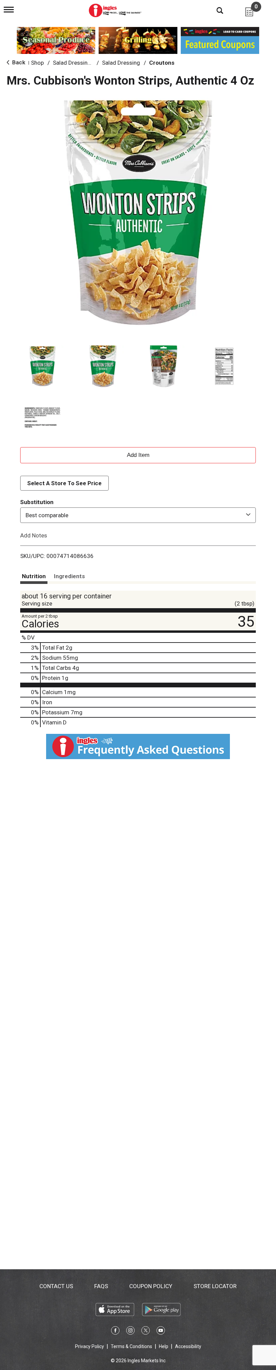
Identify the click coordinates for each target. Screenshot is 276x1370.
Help (163, 1346)
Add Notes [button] (33, 535)
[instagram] (130, 1331)
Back (18, 62)
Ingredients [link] (69, 576)
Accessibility (188, 1346)
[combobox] (138, 515)
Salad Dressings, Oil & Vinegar (91, 62)
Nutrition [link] (34, 576)
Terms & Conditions (131, 1346)
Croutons (161, 62)
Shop (37, 62)
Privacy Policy (89, 1346)
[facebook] (115, 1331)
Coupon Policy (150, 1286)
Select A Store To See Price (64, 483)
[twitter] (145, 1331)
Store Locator (215, 1286)
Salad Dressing (121, 62)
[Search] (214, 10)
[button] (42, 366)
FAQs (101, 1286)
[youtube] (161, 1331)
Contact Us (56, 1286)
